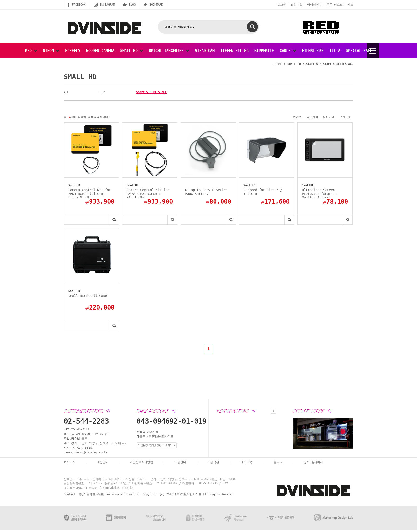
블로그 (278, 462)
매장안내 (102, 462)
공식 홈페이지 (313, 462)
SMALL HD (130, 50)
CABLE (286, 50)
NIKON (49, 50)
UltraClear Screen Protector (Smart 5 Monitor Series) (319, 193)
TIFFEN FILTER (234, 50)
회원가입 (296, 4)
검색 (252, 26)
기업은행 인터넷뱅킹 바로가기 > (156, 445)
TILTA (334, 50)
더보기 (273, 411)
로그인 (281, 4)
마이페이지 (314, 4)
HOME (279, 64)
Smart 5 (312, 64)
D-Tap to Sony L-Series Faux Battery (206, 192)
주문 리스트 (335, 4)
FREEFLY (72, 50)
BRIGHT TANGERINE (167, 50)
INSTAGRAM (107, 4)
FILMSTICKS (313, 50)
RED (29, 50)
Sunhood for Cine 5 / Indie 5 (262, 192)
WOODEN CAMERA (100, 50)
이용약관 (213, 462)
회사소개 (69, 462)
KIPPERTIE (264, 50)
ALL (66, 92)
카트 (350, 4)
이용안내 (180, 462)
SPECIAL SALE (359, 50)
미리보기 (114, 219)
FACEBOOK (78, 4)
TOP (102, 92)
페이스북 (246, 462)
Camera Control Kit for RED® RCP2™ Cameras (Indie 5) (148, 193)
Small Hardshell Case (87, 296)
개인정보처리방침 (141, 462)
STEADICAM (205, 50)
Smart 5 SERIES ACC (338, 64)
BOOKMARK (156, 4)
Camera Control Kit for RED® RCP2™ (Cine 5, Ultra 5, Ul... (89, 193)
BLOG (132, 4)
